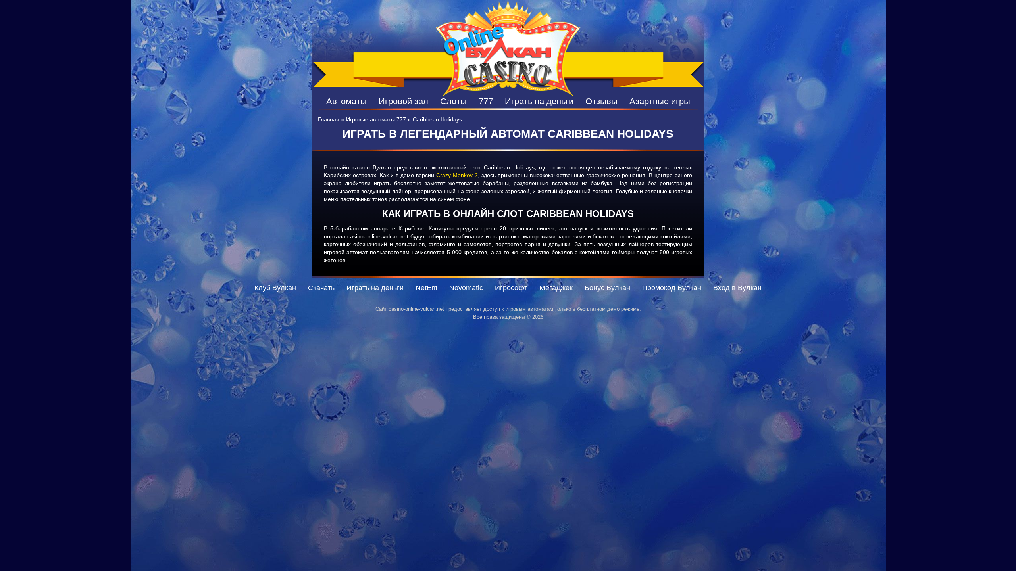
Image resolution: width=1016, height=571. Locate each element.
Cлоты (453, 101)
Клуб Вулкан (275, 288)
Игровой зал (403, 101)
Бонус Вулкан (607, 288)
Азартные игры (659, 101)
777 (486, 101)
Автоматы (346, 101)
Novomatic (466, 288)
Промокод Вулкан (671, 288)
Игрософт (511, 288)
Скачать (321, 288)
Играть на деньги (539, 101)
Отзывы (601, 101)
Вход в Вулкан (737, 288)
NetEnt (426, 288)
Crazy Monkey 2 (457, 175)
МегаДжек (556, 288)
